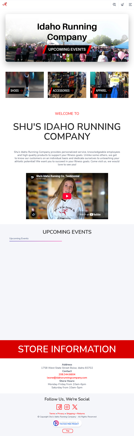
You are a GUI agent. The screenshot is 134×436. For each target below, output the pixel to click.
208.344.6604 (67, 374)
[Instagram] (67, 407)
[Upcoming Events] (67, 38)
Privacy (60, 413)
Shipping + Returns (75, 413)
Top (67, 431)
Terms (52, 413)
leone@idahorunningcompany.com (67, 377)
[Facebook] (59, 407)
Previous (9, 37)
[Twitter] (75, 407)
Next (124, 37)
